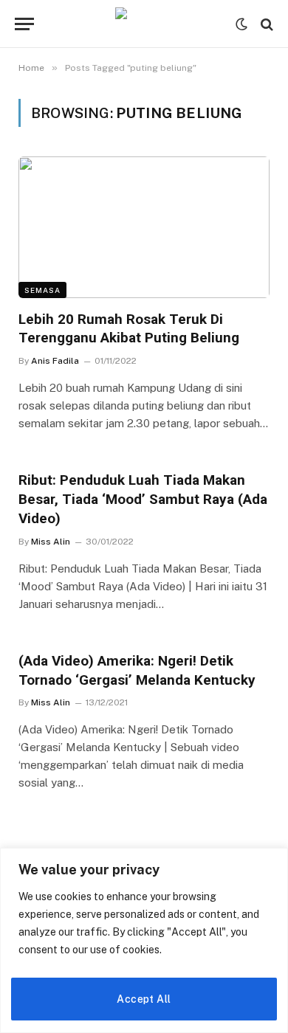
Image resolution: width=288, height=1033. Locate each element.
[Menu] (24, 24)
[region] (144, 940)
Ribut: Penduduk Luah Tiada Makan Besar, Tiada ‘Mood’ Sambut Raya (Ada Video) (142, 499)
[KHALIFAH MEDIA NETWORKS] (144, 24)
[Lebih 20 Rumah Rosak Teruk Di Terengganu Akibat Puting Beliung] (144, 226)
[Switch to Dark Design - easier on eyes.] (241, 24)
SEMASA (42, 290)
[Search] (265, 24)
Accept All (144, 999)
